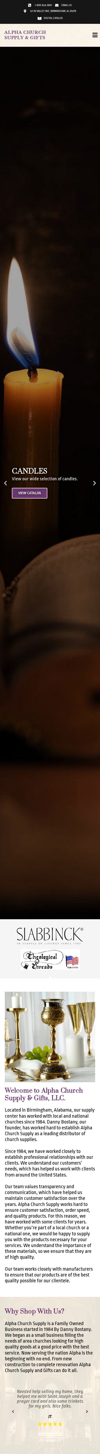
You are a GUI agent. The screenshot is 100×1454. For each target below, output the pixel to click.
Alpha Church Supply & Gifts (25, 35)
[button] (5, 483)
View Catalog (29, 493)
